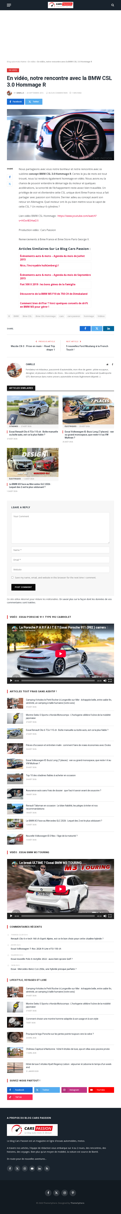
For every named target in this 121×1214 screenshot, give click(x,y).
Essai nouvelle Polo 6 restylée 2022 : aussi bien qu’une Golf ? (42, 958)
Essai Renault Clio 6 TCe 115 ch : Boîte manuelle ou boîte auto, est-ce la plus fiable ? (33, 433)
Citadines (13, 426)
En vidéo (31, 62)
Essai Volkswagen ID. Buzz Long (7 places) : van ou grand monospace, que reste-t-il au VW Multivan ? (89, 434)
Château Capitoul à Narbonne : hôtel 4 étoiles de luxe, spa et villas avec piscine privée (68, 1049)
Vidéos (101, 316)
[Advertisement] (60, 35)
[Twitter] (10, 184)
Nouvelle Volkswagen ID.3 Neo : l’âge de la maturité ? (52, 836)
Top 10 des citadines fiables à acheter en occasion (51, 775)
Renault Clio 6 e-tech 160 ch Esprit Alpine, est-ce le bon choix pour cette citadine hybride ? (57, 938)
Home (23, 62)
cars (61, 316)
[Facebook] (10, 177)
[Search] (112, 5)
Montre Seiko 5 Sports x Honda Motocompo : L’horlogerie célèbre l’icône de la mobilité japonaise (68, 716)
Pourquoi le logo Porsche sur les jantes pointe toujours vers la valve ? (60, 1034)
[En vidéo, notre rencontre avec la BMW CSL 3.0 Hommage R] (60, 134)
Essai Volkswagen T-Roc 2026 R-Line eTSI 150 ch (36, 948)
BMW (16, 316)
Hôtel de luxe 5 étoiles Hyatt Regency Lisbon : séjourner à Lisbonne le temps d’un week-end (69, 1066)
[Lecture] (11, 680)
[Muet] (105, 680)
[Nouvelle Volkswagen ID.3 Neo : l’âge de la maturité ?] (15, 839)
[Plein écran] (110, 680)
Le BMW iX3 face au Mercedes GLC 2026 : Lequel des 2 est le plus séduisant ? (30, 485)
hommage (89, 316)
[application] (60, 654)
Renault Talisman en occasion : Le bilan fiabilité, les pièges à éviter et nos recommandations (62, 807)
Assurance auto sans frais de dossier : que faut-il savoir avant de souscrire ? (63, 790)
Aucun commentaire (58, 93)
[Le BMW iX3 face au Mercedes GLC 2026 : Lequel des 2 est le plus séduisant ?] (32, 462)
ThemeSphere (77, 1203)
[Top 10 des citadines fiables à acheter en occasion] (15, 778)
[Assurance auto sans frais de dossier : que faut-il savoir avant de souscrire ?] (15, 794)
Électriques (71, 426)
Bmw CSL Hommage (45, 316)
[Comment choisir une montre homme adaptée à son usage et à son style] (15, 1022)
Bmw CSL (27, 316)
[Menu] (9, 5)
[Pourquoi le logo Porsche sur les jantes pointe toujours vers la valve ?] (15, 1037)
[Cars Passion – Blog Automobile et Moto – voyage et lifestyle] (60, 5)
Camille (20, 93)
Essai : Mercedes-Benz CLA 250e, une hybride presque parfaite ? (44, 968)
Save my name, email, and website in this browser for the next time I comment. (55, 577)
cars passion (74, 316)
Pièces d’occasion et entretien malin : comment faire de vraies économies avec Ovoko (68, 745)
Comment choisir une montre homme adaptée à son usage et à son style (62, 1019)
